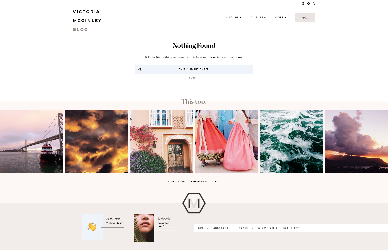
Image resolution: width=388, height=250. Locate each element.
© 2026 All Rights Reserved (280, 228)
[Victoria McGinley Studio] (194, 203)
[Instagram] (303, 3)
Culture (257, 17)
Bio (200, 228)
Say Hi (243, 228)
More (279, 17)
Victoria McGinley (87, 20)
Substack (221, 228)
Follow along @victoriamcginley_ (193, 181)
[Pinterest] (308, 3)
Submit (194, 77)
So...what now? (163, 224)
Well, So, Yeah (114, 222)
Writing (232, 17)
